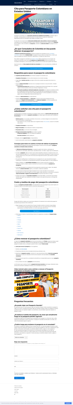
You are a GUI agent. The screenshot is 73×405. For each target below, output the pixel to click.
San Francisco (20, 232)
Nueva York (19, 228)
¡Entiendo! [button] (68, 403)
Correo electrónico (18, 361)
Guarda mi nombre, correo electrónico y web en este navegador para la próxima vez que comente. (35, 374)
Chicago (19, 219)
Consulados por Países (32, 1)
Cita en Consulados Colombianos (36, 68)
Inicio (25, 1)
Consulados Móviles (27, 4)
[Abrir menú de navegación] (55, 4)
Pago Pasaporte (36, 211)
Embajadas (49, 1)
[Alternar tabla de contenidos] (25, 337)
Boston (18, 217)
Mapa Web (16, 392)
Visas (55, 1)
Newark (19, 226)
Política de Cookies (18, 385)
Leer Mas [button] (41, 403)
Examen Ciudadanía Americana (40, 4)
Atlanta (18, 215)
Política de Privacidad (18, 387)
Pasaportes (42, 1)
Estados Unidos (35, 58)
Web (15, 366)
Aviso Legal (16, 389)
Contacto (50, 4)
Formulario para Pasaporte (36, 104)
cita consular (24, 249)
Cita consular (46, 121)
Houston (19, 221)
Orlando (19, 230)
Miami (18, 224)
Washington (19, 234)
